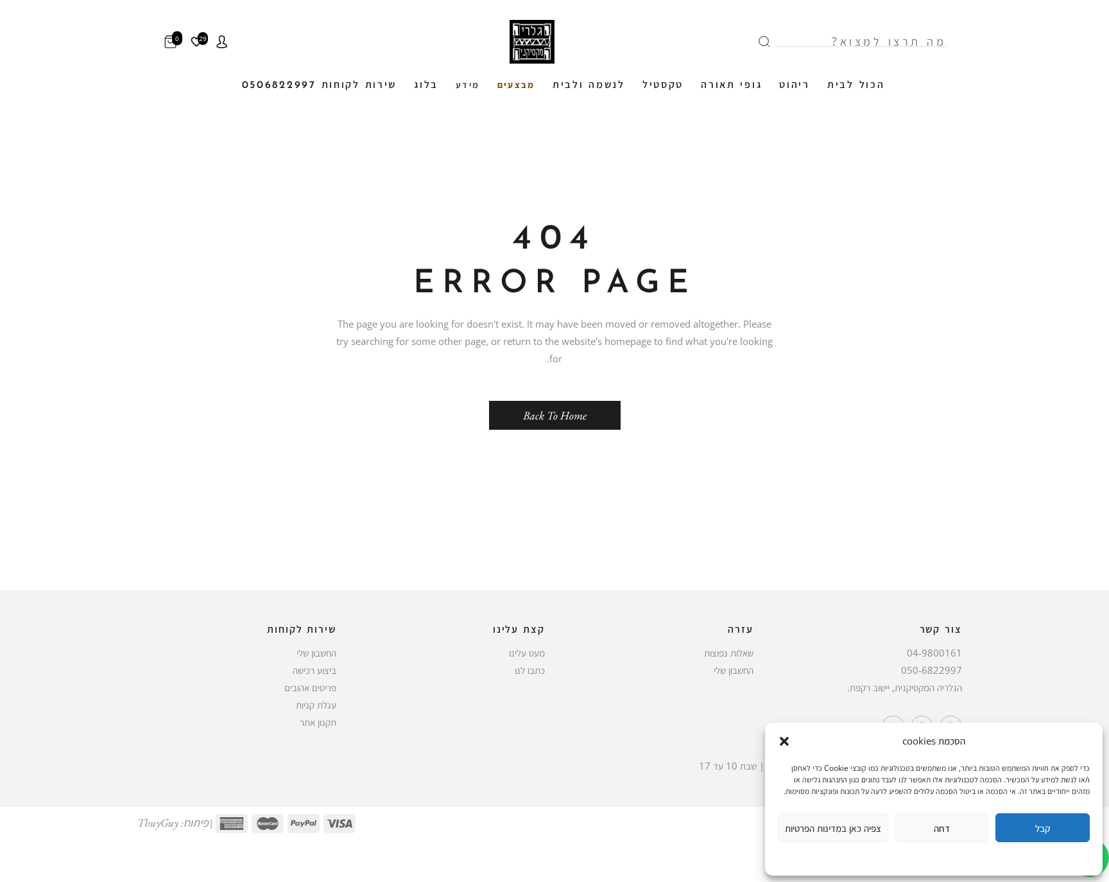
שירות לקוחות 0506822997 (319, 85)
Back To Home (555, 415)
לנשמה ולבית (589, 85)
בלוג (426, 85)
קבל (1042, 828)
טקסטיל (662, 85)
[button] (784, 741)
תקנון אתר (318, 722)
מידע (468, 86)
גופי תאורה (731, 85)
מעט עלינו (527, 652)
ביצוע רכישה (314, 670)
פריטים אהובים (310, 687)
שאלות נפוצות (728, 652)
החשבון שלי (733, 670)
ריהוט (794, 85)
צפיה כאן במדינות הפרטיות (833, 828)
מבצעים (516, 86)
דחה (942, 828)
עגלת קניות (316, 704)
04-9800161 (934, 652)
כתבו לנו (530, 670)
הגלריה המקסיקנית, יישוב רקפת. (904, 687)
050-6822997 (931, 670)
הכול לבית (855, 85)
